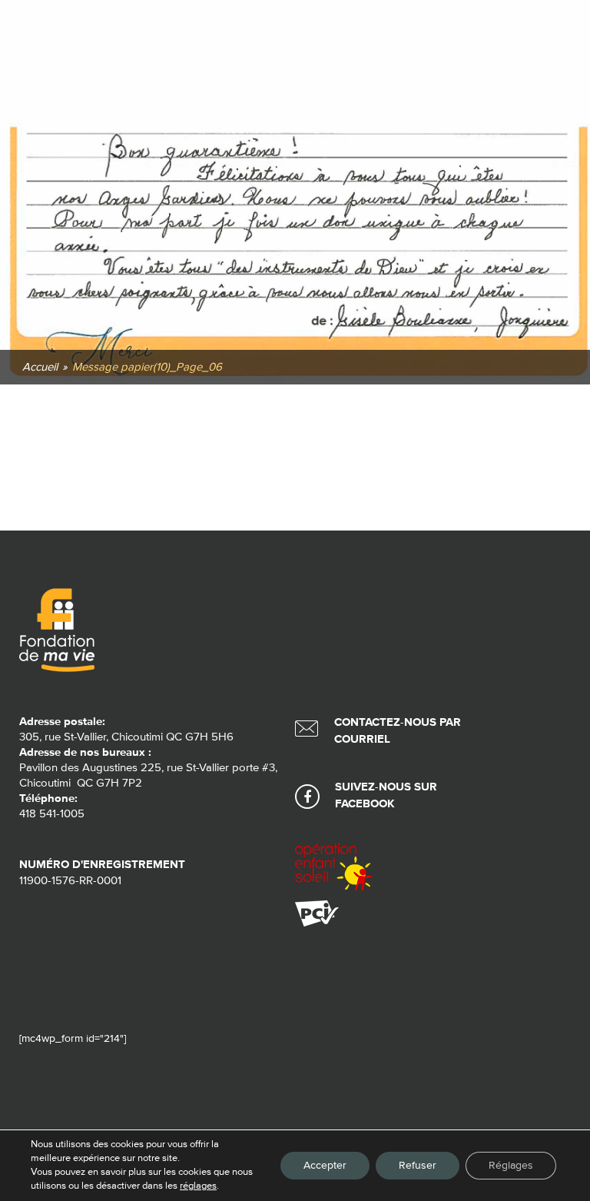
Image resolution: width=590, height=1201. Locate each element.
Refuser (417, 1165)
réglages (198, 1186)
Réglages (511, 1165)
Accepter (324, 1165)
